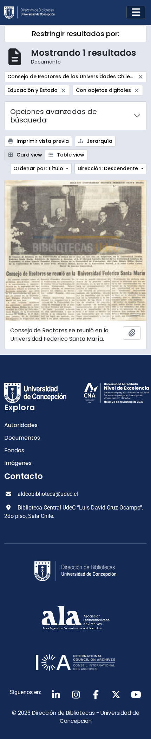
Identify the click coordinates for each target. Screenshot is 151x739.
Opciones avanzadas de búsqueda (53, 116)
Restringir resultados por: (75, 34)
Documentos (22, 438)
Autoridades (21, 425)
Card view (28, 154)
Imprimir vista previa (42, 141)
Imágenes (18, 463)
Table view (69, 154)
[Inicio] (32, 12)
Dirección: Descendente (108, 168)
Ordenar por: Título (39, 168)
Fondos (14, 450)
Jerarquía (98, 141)
